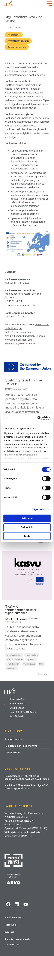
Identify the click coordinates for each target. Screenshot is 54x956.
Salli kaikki (27, 518)
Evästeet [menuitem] (9, 931)
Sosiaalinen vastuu (15, 659)
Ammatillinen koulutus (18, 41)
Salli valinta (27, 527)
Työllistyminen (13, 664)
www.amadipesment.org (18, 339)
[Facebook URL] (8, 904)
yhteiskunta (11, 668)
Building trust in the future (23, 382)
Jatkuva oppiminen (17, 47)
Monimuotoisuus (14, 655)
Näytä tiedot (38, 509)
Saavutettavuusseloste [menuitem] (17, 939)
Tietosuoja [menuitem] (10, 924)
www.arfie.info (27, 343)
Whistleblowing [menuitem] (12, 917)
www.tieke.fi (27, 332)
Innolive (8, 389)
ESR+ (41, 664)
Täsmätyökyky (32, 655)
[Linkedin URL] (17, 904)
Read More (43, 674)
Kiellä (27, 536)
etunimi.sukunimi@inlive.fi (19, 305)
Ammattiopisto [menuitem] (13, 739)
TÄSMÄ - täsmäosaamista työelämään (20, 609)
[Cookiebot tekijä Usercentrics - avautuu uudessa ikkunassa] (38, 418)
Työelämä (31, 659)
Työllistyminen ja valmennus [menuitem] (20, 745)
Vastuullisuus (29, 664)
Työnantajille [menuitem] (12, 752)
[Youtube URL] (26, 904)
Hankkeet (33, 618)
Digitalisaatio (14, 35)
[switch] (46, 478)
